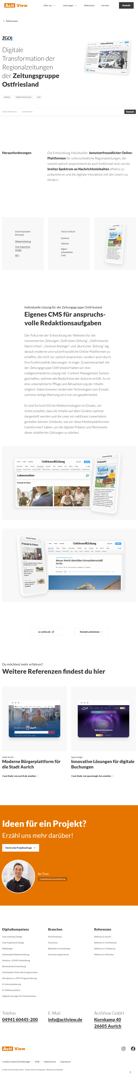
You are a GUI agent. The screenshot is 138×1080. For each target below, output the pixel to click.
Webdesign (7, 948)
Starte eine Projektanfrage (18, 847)
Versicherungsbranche (58, 954)
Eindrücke (27, 112)
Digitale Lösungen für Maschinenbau (19, 996)
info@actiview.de (65, 1019)
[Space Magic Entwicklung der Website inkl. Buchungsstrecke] (103, 719)
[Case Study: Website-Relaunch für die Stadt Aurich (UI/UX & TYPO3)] (34, 719)
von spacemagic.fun (91, 776)
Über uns (48, 5)
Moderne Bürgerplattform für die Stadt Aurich (31, 764)
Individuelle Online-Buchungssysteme (19, 972)
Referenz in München (104, 954)
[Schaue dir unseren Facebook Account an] (133, 1049)
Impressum (65, 1061)
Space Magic (77, 757)
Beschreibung (10, 112)
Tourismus (53, 942)
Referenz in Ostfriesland (105, 942)
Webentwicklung (23, 97)
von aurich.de (19, 776)
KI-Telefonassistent (11, 990)
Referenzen (89, 5)
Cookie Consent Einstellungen (16, 1061)
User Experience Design (13, 942)
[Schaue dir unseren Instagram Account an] (123, 1049)
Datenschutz (50, 1061)
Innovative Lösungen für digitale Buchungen (102, 764)
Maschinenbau (55, 936)
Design (7, 97)
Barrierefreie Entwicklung (14, 966)
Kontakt (126, 5)
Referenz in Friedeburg (104, 948)
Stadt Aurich (8, 757)
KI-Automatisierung (11, 984)
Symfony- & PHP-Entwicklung (16, 960)
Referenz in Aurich (102, 936)
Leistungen (68, 5)
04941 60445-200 (20, 1019)
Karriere (105, 5)
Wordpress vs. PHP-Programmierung (19, 978)
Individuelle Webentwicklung (15, 954)
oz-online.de (44, 632)
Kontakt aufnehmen (89, 632)
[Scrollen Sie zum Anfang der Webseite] (130, 1072)
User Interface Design (12, 936)
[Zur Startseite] (16, 5)
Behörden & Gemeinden (59, 948)
